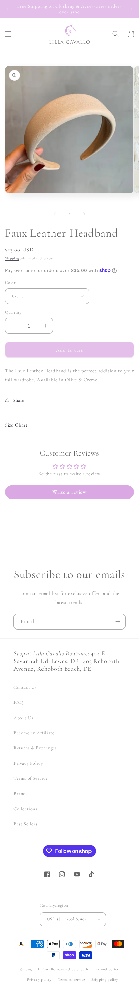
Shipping (12, 258)
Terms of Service (30, 778)
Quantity (13, 312)
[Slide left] (54, 213)
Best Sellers (25, 824)
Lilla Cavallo (44, 969)
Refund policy (107, 969)
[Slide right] (84, 213)
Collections (25, 809)
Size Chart (16, 425)
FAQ (18, 702)
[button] (8, 34)
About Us (23, 718)
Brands (20, 793)
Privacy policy (39, 979)
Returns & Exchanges (35, 748)
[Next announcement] (131, 9)
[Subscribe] (117, 622)
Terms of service (71, 979)
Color (10, 282)
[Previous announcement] (7, 9)
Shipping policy (104, 979)
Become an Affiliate (33, 733)
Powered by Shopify (72, 969)
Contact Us (25, 687)
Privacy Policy (28, 763)
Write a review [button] (69, 492)
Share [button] (18, 400)
